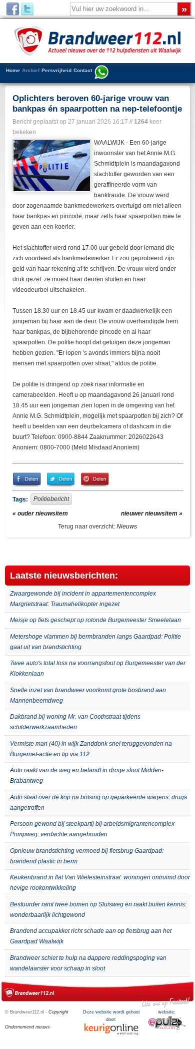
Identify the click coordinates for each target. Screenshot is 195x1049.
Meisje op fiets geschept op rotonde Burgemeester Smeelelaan (95, 620)
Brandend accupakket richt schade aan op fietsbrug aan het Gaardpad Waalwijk (91, 936)
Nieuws (126, 526)
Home (13, 70)
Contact (83, 70)
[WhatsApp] (101, 73)
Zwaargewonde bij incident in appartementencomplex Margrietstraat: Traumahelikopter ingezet (83, 599)
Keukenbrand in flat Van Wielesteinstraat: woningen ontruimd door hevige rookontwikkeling (100, 882)
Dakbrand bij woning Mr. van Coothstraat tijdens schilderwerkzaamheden (75, 722)
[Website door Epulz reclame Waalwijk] (167, 1028)
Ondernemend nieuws (27, 1026)
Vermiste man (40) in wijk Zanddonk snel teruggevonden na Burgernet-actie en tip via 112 (91, 749)
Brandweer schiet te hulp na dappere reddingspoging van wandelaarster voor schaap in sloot (88, 963)
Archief (31, 70)
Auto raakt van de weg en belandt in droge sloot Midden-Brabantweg (87, 775)
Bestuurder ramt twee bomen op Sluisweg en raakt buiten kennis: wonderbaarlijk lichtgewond (98, 909)
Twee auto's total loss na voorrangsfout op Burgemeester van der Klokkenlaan (98, 668)
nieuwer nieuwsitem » (151, 513)
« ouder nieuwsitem (40, 513)
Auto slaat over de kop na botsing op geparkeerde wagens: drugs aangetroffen (98, 802)
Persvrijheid (57, 70)
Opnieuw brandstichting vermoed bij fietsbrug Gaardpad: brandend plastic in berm (87, 856)
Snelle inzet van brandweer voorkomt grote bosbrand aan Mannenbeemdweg (88, 695)
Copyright (58, 1011)
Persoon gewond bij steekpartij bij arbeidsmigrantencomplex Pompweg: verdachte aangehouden (92, 829)
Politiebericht (51, 498)
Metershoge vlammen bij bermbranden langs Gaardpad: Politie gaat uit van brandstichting (95, 642)
